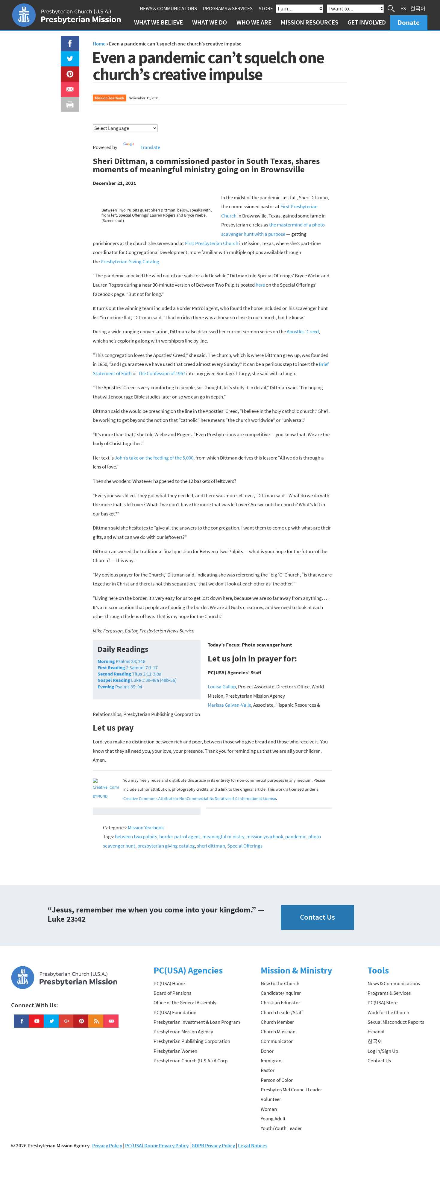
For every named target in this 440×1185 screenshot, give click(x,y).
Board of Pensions (172, 993)
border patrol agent (179, 836)
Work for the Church (388, 1012)
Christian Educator (280, 1002)
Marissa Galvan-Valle (229, 705)
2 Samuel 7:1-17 (128, 667)
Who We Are (253, 22)
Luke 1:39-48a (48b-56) (137, 680)
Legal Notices (252, 1145)
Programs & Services (228, 8)
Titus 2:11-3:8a (129, 674)
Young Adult (273, 1118)
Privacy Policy (107, 1145)
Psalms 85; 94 (120, 687)
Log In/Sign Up (383, 1051)
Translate (150, 147)
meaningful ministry (223, 836)
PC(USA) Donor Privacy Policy (157, 1145)
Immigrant (272, 1060)
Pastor (267, 1070)
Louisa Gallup (222, 686)
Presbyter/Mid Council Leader (291, 1089)
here (260, 285)
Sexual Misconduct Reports (396, 1022)
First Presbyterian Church (211, 243)
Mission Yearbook (109, 97)
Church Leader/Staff (282, 1012)
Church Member (277, 1022)
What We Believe (158, 22)
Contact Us (317, 917)
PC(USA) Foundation (175, 1012)
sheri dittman (211, 845)
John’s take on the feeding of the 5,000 (154, 457)
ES (403, 8)
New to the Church (280, 983)
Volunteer (271, 1099)
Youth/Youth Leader (281, 1128)
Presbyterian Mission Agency (183, 1031)
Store (266, 8)
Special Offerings (245, 845)
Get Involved (367, 22)
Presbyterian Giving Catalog (130, 261)
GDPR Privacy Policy (213, 1145)
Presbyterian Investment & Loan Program (197, 1022)
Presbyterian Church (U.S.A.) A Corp (190, 1060)
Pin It (67, 71)
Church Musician (278, 1031)
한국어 (418, 8)
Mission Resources (309, 22)
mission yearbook (264, 836)
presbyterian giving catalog (166, 845)
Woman (269, 1109)
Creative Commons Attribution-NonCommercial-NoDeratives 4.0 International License (199, 798)
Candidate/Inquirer (281, 993)
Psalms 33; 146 (121, 661)
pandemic (295, 836)
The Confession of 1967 (161, 373)
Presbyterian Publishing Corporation (192, 1041)
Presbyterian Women (175, 1051)
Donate (408, 22)
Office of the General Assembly (185, 1002)
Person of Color (277, 1080)
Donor (267, 1051)
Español (376, 1031)
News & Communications (168, 8)
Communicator (277, 1041)
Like (66, 40)
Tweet (68, 55)
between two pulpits (136, 836)
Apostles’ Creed (303, 331)
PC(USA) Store (382, 1002)
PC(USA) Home (169, 983)
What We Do (209, 22)
